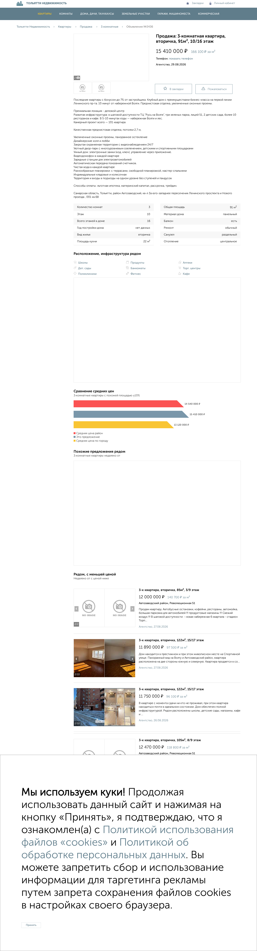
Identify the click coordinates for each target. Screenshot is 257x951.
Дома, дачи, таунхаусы (97, 14)
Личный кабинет (224, 3)
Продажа (86, 26)
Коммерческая (208, 14)
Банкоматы (137, 268)
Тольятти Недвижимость (33, 26)
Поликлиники (87, 274)
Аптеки (187, 262)
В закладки (176, 89)
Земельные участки (136, 14)
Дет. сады (84, 268)
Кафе (186, 274)
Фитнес (135, 274)
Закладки (198, 3)
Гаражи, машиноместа (174, 14)
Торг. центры (191, 268)
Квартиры (45, 14)
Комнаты (66, 14)
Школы (82, 262)
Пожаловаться (217, 89)
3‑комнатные (109, 26)
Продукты (137, 262)
